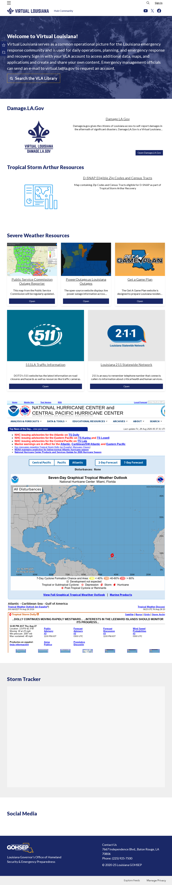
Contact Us (109, 845)
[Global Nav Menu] (9, 3)
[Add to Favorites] (3, 45)
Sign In (158, 2)
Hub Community (63, 10)
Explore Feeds (132, 880)
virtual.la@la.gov (60, 68)
